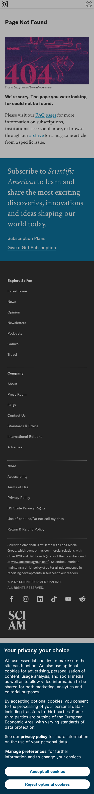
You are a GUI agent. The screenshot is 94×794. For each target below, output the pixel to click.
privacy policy (34, 736)
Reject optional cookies (47, 784)
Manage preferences (26, 751)
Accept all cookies (47, 771)
